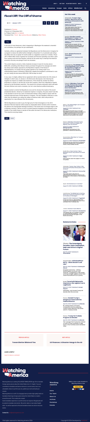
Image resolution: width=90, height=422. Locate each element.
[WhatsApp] (56, 23)
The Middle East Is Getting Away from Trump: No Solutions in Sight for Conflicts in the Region (74, 67)
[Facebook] (44, 23)
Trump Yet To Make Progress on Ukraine (72, 317)
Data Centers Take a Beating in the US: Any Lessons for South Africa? (74, 152)
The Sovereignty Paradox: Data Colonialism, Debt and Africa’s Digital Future (74, 246)
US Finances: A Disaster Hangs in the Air (66, 342)
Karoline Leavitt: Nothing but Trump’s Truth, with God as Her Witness (74, 38)
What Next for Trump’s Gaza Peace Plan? (73, 137)
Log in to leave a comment (12, 355)
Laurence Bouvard (26, 35)
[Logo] (15, 5)
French (16, 35)
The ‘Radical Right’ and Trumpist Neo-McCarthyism (74, 105)
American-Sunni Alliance (74, 208)
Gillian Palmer (42, 35)
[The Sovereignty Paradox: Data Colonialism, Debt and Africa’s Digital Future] (74, 233)
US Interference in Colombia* (73, 54)
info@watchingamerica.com (16, 412)
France (12, 118)
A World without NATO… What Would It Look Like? (73, 262)
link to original (19, 33)
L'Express (14, 29)
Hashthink (84, 420)
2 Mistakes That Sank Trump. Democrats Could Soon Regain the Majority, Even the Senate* (74, 86)
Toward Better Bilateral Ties (24, 342)
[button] (85, 8)
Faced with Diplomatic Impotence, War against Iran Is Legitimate (74, 283)
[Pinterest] (52, 23)
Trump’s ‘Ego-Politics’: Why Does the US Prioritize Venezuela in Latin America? (74, 20)
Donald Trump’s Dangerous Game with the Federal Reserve (72, 299)
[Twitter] (86, 4)
